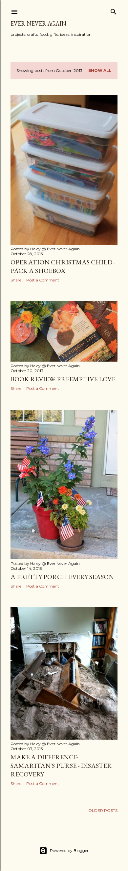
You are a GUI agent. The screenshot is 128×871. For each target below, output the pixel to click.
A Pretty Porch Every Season (62, 576)
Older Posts (102, 810)
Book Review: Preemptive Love (63, 379)
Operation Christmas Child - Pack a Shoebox (63, 266)
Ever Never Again (38, 23)
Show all (100, 70)
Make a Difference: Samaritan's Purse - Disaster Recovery (61, 765)
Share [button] (16, 280)
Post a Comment (42, 280)
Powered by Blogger (69, 850)
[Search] (113, 10)
